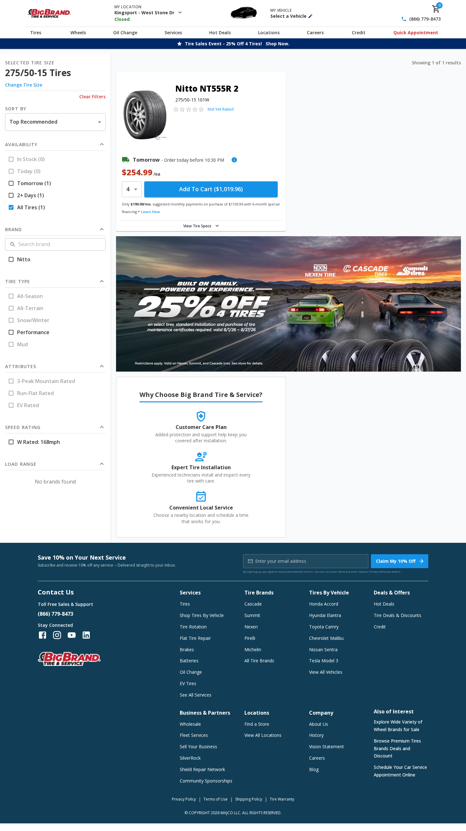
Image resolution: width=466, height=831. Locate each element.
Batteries (189, 661)
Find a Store (256, 724)
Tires (35, 32)
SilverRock (190, 758)
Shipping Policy (248, 799)
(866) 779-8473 (425, 19)
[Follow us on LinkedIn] (86, 635)
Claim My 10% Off (396, 561)
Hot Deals (220, 32)
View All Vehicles (325, 672)
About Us (318, 724)
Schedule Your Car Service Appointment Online (400, 771)
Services (173, 32)
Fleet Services (194, 735)
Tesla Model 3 (323, 661)
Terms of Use (216, 799)
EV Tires (188, 683)
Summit (252, 615)
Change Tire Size (23, 85)
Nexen (251, 627)
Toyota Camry (324, 627)
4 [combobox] (127, 189)
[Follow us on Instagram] (57, 635)
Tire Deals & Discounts (397, 615)
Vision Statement (326, 746)
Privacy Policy (378, 571)
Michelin (252, 649)
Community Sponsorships (206, 781)
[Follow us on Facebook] (42, 635)
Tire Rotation (193, 627)
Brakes (187, 649)
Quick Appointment (415, 32)
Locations (269, 32)
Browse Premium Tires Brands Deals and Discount (397, 748)
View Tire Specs (197, 226)
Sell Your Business (198, 746)
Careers (315, 32)
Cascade (253, 604)
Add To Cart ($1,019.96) (211, 189)
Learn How (150, 211)
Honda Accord (323, 604)
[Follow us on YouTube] (71, 635)
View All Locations (263, 735)
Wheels (78, 32)
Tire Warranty (282, 799)
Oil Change (125, 32)
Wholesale (190, 724)
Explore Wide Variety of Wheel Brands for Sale (398, 725)
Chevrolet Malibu (326, 638)
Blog (314, 769)
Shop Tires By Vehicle (202, 615)
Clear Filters (92, 97)
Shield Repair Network (202, 769)
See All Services (195, 695)
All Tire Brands (259, 661)
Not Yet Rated (221, 109)
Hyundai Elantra (325, 615)
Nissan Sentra (323, 649)
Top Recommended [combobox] (33, 121)
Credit (359, 32)
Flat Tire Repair (195, 638)
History (316, 735)
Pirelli (249, 638)
